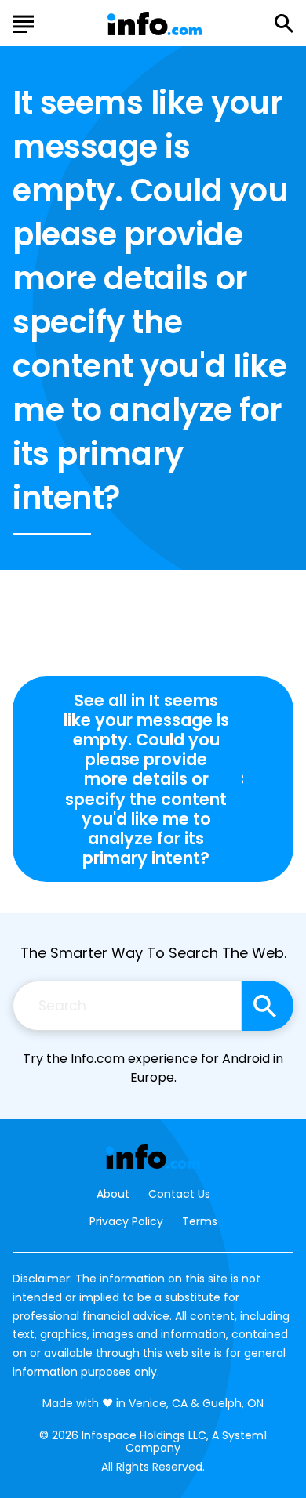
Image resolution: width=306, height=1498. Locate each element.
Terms (199, 1221)
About (113, 1194)
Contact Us (179, 1194)
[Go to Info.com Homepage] (154, 24)
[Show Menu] (23, 22)
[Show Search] (284, 23)
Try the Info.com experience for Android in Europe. (153, 1068)
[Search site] (267, 1006)
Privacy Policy (126, 1221)
